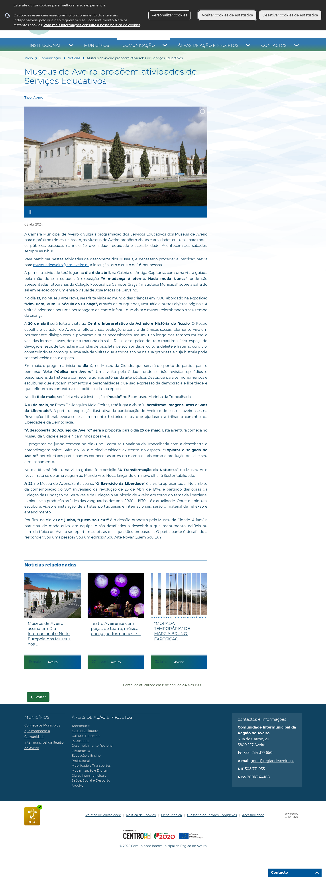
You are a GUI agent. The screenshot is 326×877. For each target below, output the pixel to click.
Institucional (45, 46)
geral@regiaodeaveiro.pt (272, 761)
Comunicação (138, 46)
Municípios (96, 46)
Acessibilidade (253, 815)
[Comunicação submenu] (165, 45)
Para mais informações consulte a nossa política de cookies (91, 25)
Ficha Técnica (171, 815)
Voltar (41, 697)
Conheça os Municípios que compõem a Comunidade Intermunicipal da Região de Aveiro (44, 736)
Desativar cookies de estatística (290, 15)
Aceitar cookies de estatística (227, 15)
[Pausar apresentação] (29, 212)
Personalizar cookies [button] (169, 15)
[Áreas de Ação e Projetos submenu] (248, 45)
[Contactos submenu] (297, 45)
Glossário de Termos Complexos (212, 815)
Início (28, 58)
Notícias (74, 58)
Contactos (274, 46)
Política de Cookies (141, 815)
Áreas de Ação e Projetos (208, 46)
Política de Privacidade (103, 815)
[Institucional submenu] (71, 45)
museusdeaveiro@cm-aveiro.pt (61, 265)
